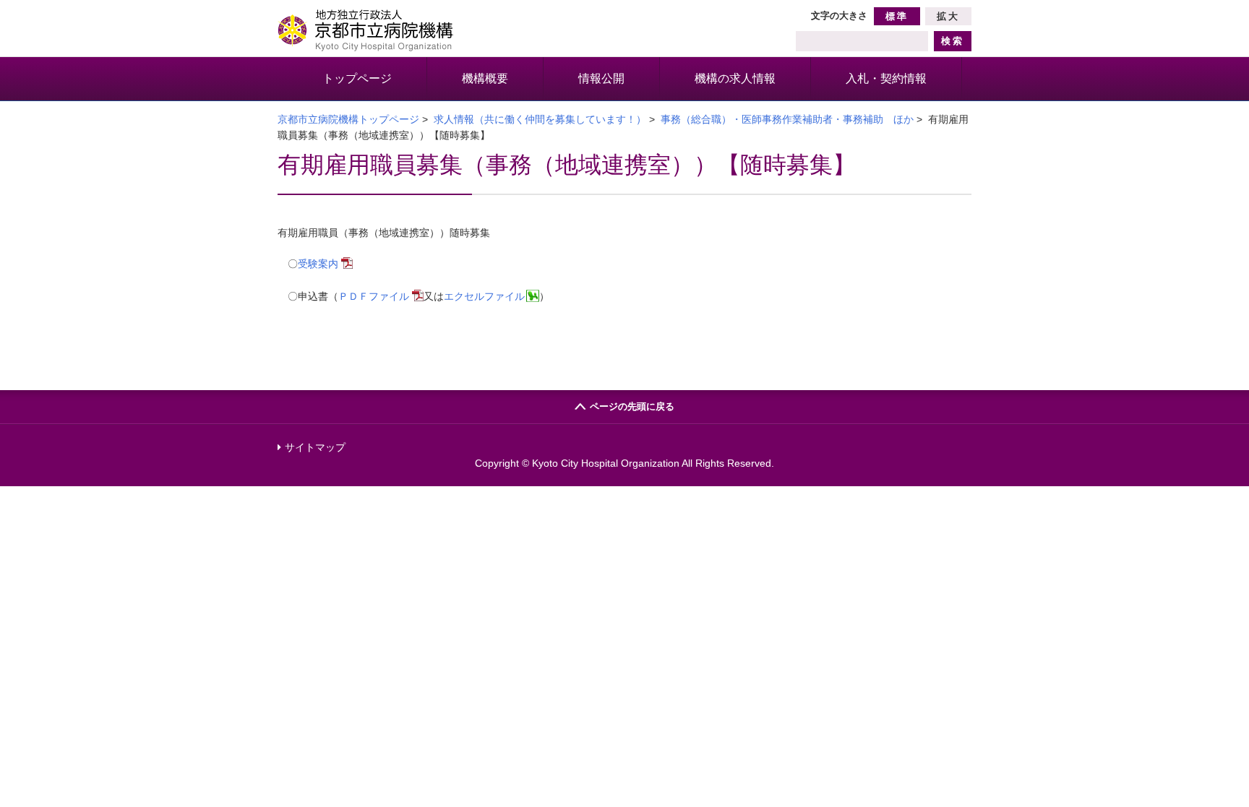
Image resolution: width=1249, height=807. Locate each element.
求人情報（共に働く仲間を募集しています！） (540, 119)
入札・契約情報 (886, 78)
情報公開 (601, 78)
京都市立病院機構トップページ (348, 119)
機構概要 (485, 78)
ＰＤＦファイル (373, 296)
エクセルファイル (484, 296)
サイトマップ (315, 447)
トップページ (357, 78)
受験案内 (318, 263)
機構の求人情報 (735, 78)
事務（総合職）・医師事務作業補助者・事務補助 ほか (787, 119)
